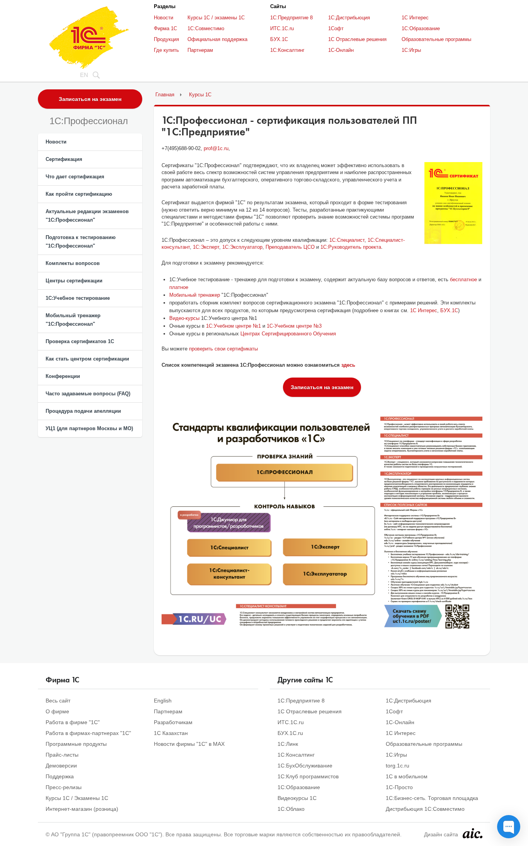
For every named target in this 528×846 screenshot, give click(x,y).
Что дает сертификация (75, 176)
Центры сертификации (74, 281)
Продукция (166, 39)
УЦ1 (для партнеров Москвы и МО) (89, 428)
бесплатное (463, 279)
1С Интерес (415, 18)
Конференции (63, 376)
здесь (348, 365)
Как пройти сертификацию (79, 194)
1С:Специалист (346, 240)
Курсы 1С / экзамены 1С (216, 18)
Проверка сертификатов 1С (80, 341)
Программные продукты (76, 744)
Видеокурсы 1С (297, 798)
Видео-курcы (184, 318)
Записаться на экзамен (90, 99)
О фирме (57, 711)
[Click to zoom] (453, 203)
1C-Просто (399, 787)
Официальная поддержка (217, 39)
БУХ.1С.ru (290, 733)
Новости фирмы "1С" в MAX (189, 744)
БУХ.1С (279, 39)
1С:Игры (411, 50)
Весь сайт (58, 700)
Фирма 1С (165, 28)
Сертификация (64, 159)
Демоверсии (61, 765)
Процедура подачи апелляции (83, 411)
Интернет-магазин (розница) (82, 809)
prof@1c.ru (216, 148)
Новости (163, 18)
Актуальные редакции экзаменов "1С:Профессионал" (87, 216)
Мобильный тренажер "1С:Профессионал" (73, 320)
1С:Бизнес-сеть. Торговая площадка (432, 798)
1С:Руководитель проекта (350, 247)
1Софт (336, 28)
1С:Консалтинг (287, 50)
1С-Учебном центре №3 (294, 326)
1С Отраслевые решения (357, 39)
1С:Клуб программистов (308, 776)
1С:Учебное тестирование (78, 298)
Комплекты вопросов (73, 263)
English (163, 700)
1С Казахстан (171, 733)
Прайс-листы (62, 755)
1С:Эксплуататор (242, 247)
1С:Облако (291, 809)
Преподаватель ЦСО (290, 247)
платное (178, 287)
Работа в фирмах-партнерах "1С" (88, 733)
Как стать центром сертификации (87, 359)
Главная (164, 94)
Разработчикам (173, 722)
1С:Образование (421, 28)
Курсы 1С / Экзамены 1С (77, 798)
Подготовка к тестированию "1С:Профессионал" (81, 241)
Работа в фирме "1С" (73, 722)
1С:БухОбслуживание (305, 765)
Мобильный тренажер (194, 295)
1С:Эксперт (206, 247)
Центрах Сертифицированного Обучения (288, 334)
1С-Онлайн (341, 50)
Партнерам (200, 50)
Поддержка (60, 776)
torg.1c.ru (397, 765)
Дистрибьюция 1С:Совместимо (425, 809)
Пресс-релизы (64, 787)
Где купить (166, 50)
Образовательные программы (436, 39)
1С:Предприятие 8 (291, 18)
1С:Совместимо (205, 28)
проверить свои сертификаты (223, 349)
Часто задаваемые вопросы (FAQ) (88, 394)
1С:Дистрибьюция (349, 18)
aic (472, 833)
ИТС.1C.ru (282, 28)
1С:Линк (288, 744)
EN (84, 75)
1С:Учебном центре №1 (233, 326)
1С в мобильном (407, 776)
